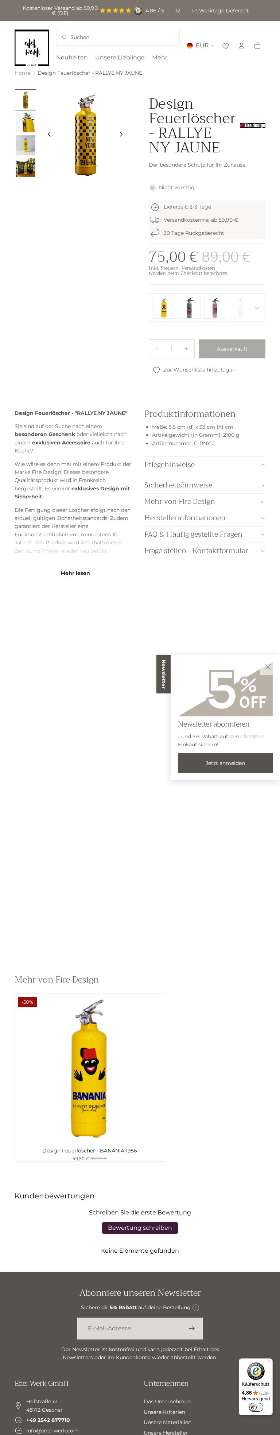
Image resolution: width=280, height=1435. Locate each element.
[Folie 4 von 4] (25, 168)
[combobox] (109, 37)
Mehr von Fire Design (179, 501)
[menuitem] (159, 57)
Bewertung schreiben (140, 1227)
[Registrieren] (191, 1328)
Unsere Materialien (167, 1422)
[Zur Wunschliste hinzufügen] (225, 46)
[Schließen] (268, 667)
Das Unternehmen (167, 1401)
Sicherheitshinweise (178, 485)
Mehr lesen (75, 573)
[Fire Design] (252, 125)
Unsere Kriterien (164, 1411)
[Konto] (241, 46)
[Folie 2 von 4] (25, 122)
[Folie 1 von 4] (25, 100)
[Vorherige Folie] (47, 135)
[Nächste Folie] (123, 135)
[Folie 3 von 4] (25, 145)
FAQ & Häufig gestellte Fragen (193, 534)
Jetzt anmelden (225, 763)
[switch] (256, 1407)
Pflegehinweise (169, 464)
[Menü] (268, 1362)
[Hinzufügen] (153, 1132)
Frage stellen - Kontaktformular (196, 550)
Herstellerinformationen (185, 518)
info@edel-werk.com (52, 1430)
